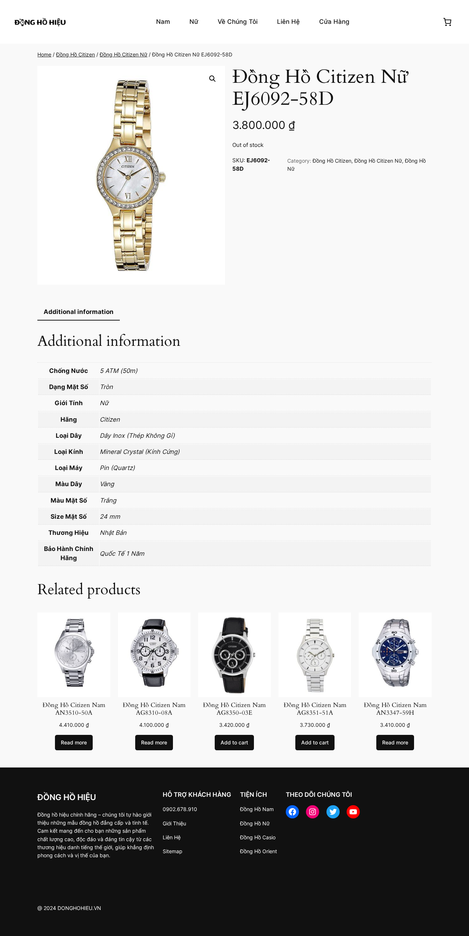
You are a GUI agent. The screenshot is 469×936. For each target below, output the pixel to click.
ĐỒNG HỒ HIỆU (66, 797)
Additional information (79, 311)
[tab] (78, 312)
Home (44, 54)
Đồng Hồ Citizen (75, 54)
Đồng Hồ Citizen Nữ (123, 54)
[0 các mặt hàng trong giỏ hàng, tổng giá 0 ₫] (447, 21)
